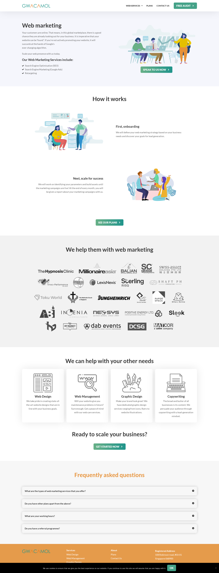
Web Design (72, 554)
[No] (216, 568)
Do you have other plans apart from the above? (48, 503)
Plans (149, 5)
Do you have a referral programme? (42, 528)
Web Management (75, 558)
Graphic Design (74, 562)
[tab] (109, 491)
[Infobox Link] (43, 392)
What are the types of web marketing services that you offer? (55, 491)
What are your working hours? (40, 516)
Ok (172, 567)
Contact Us (163, 5)
